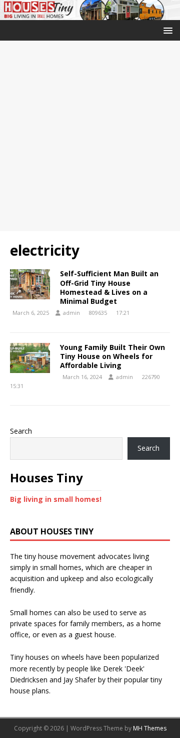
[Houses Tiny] (90, 14)
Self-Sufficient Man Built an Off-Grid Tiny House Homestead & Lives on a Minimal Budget (109, 287)
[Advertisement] (90, 136)
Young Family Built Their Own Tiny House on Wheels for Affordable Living (112, 356)
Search (21, 431)
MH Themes (149, 728)
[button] (166, 30)
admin (71, 312)
